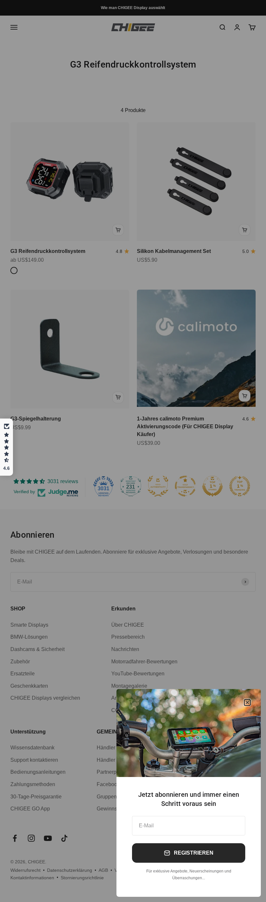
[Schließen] (247, 702)
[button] (6, 447)
